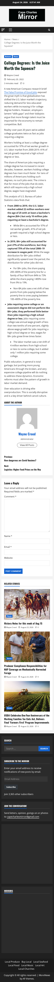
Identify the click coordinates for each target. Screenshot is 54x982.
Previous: (20, 458)
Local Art (39, 965)
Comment (10, 496)
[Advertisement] (27, 854)
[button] (3, 30)
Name (8, 536)
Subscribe (11, 787)
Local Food (13, 965)
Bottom (8, 56)
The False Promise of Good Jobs (20, 92)
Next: (22, 467)
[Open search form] (49, 30)
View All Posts (27, 445)
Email (8, 546)
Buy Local (26, 961)
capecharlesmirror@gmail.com (23, 816)
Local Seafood (40, 961)
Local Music (27, 965)
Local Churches (26, 968)
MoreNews (44, 975)
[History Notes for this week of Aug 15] (27, 604)
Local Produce (12, 961)
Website (8, 557)
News (16, 56)
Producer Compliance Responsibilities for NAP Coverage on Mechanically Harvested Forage (25, 669)
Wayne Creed (13, 75)
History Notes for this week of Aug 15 (23, 623)
